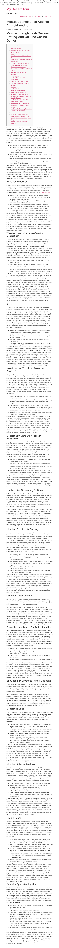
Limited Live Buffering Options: (20, 63)
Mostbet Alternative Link (18, 78)
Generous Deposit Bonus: (18, 67)
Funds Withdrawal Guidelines (19, 114)
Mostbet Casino (15, 89)
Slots (12, 54)
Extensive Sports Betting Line (19, 81)
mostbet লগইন (46, 192)
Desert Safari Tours (25, 16)
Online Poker (14, 79)
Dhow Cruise (47, 16)
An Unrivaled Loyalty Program (19, 94)
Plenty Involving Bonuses (18, 90)
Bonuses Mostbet (16, 48)
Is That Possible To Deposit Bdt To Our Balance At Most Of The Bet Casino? (21, 105)
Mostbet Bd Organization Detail (20, 100)
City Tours (37, 16)
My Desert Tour (17, 9)
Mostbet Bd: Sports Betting (19, 65)
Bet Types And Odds (17, 101)
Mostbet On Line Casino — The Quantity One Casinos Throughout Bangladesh (21, 118)
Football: (13, 87)
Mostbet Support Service (18, 92)
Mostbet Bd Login (16, 76)
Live (12, 112)
